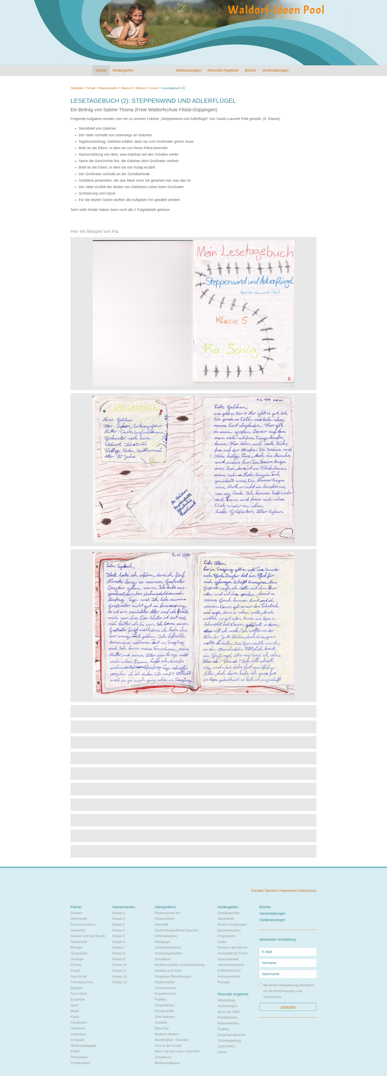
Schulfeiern (163, 959)
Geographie (79, 953)
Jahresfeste (225, 918)
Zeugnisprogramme (231, 1034)
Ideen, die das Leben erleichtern (178, 1051)
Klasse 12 (119, 976)
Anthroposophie (166, 936)
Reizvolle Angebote (223, 70)
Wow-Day (162, 1028)
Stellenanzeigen (189, 70)
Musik (75, 1011)
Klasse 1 (118, 913)
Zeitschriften (226, 1046)
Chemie (76, 965)
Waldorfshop (226, 1000)
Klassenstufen (108, 88)
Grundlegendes (228, 913)
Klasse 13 (119, 982)
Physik (75, 970)
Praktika (160, 999)
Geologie (77, 959)
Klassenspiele (165, 982)
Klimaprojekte (164, 1011)
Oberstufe (162, 924)
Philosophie (79, 1057)
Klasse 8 (118, 953)
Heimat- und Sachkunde (88, 936)
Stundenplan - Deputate (172, 1040)
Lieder (222, 942)
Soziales (161, 1022)
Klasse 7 (118, 947)
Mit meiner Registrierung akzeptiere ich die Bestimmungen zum (288, 990)
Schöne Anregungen (232, 924)
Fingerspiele (226, 936)
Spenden (272, 890)
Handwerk (78, 1028)
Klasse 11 (119, 970)
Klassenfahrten (228, 1023)
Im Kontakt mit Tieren (232, 953)
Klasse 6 (118, 942)
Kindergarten (123, 70)
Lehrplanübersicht (167, 947)
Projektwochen (165, 993)
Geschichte (79, 976)
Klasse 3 (118, 924)
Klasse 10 (119, 965)
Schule (101, 70)
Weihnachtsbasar (167, 1063)
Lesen (155, 88)
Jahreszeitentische (230, 965)
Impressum (288, 890)
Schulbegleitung (229, 1040)
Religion (77, 988)
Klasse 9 (118, 959)
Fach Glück (79, 993)
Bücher (250, 70)
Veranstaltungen (275, 70)
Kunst (75, 1017)
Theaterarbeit (80, 1063)
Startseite (77, 88)
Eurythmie (78, 999)
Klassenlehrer (165, 918)
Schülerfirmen (165, 1005)
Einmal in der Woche (232, 947)
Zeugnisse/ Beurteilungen (173, 976)
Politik (75, 1051)
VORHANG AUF (229, 970)
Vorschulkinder (228, 959)
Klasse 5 (127, 88)
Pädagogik (162, 942)
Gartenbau (78, 1034)
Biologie (76, 947)
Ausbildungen (227, 1006)
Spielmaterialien (229, 930)
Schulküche (163, 1057)
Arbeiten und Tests (168, 970)
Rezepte (223, 982)
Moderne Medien (167, 1034)
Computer (78, 1040)
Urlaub (222, 1052)
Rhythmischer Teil (167, 913)
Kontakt (257, 890)
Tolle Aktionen (165, 1017)
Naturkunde (79, 942)
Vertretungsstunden (168, 953)
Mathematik (79, 918)
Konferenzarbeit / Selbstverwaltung (180, 965)
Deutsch (141, 88)
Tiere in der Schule (168, 1045)
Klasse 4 (118, 930)
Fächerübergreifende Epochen (176, 930)
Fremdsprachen (82, 982)
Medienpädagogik (83, 1045)
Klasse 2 (118, 918)
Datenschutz (307, 890)
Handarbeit (78, 1022)
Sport (74, 1005)
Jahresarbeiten (165, 988)
